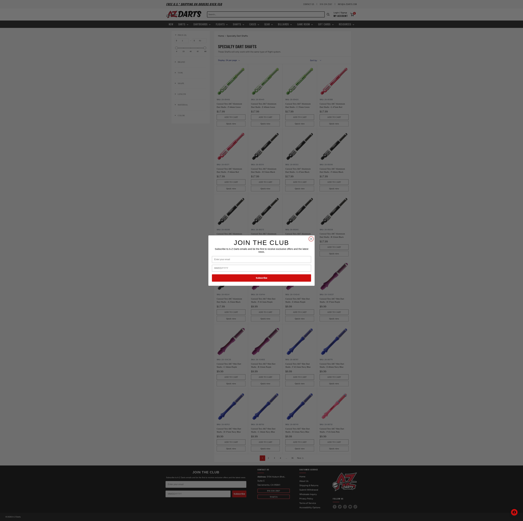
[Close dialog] (311, 238)
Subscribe (261, 277)
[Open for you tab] (514, 512)
